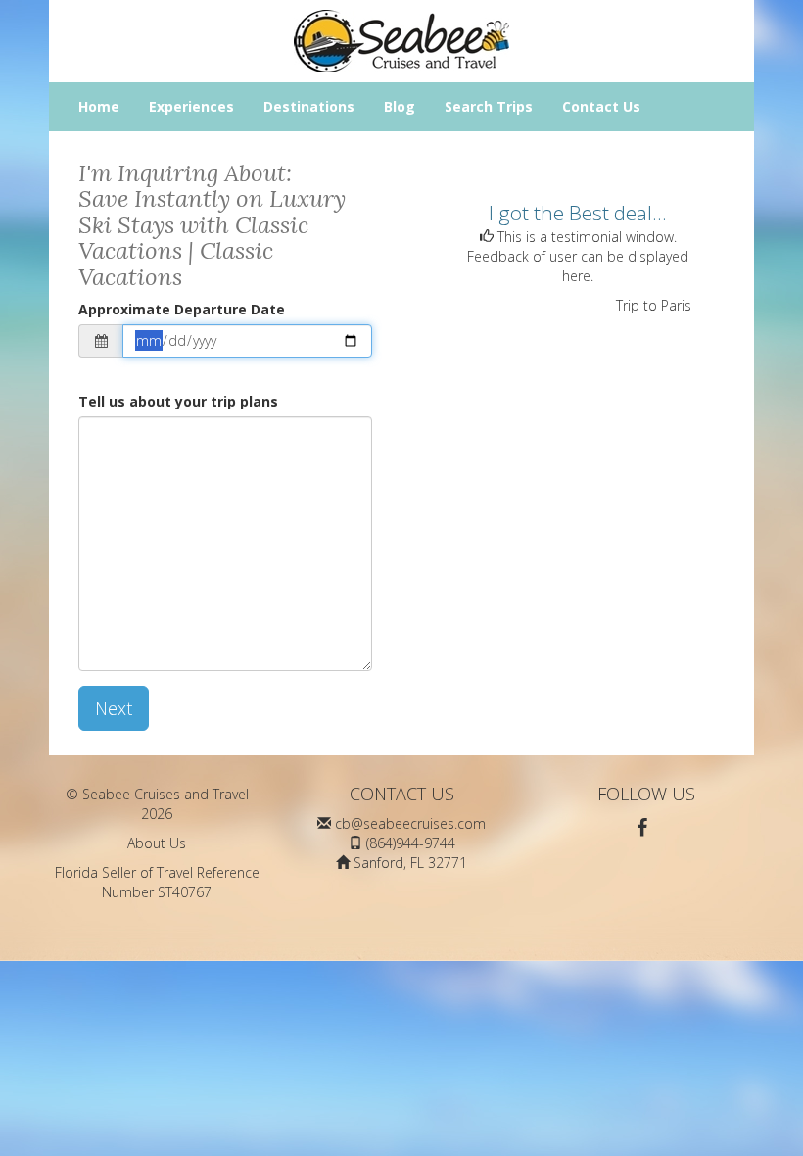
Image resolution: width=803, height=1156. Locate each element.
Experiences (191, 106)
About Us (156, 843)
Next (113, 708)
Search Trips (489, 106)
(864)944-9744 (410, 843)
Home (98, 106)
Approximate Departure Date (181, 309)
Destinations (308, 106)
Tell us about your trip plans (178, 401)
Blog (399, 106)
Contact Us (601, 106)
